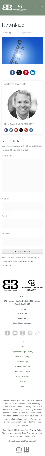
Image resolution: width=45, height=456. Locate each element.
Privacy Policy (36, 430)
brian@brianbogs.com (22, 323)
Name (5, 198)
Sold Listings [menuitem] (22, 361)
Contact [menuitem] (22, 381)
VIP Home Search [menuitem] (22, 366)
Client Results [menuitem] (22, 376)
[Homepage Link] (14, 7)
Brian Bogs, (19, 124)
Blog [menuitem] (22, 386)
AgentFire (31, 436)
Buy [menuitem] (22, 341)
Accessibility (15, 433)
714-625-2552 (22, 313)
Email (5, 216)
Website (6, 233)
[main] (22, 145)
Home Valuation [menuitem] (22, 371)
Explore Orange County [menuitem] (22, 351)
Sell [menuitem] (22, 346)
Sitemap (5, 433)
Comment (7, 155)
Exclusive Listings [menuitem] (22, 356)
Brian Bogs (8, 33)
